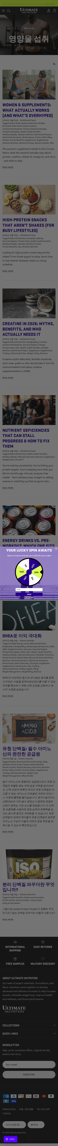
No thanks (29, 597)
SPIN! (29, 594)
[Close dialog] (56, 548)
